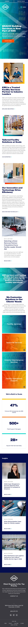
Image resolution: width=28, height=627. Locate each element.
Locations (16, 623)
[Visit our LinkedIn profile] (11, 615)
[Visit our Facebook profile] (14, 615)
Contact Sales (21, 1)
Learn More (8, 40)
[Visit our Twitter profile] (17, 615)
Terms (5, 623)
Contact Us (14, 596)
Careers (7, 1)
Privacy (10, 623)
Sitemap (22, 623)
